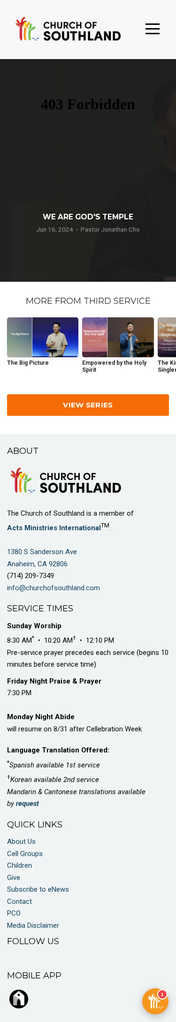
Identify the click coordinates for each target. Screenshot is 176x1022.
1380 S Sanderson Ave (43, 552)
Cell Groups (25, 853)
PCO (14, 913)
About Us (21, 841)
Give (13, 877)
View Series (88, 404)
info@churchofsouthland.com (53, 588)
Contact (19, 901)
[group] (42, 345)
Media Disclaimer (33, 925)
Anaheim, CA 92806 (37, 564)
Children (19, 865)
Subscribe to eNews (38, 889)
